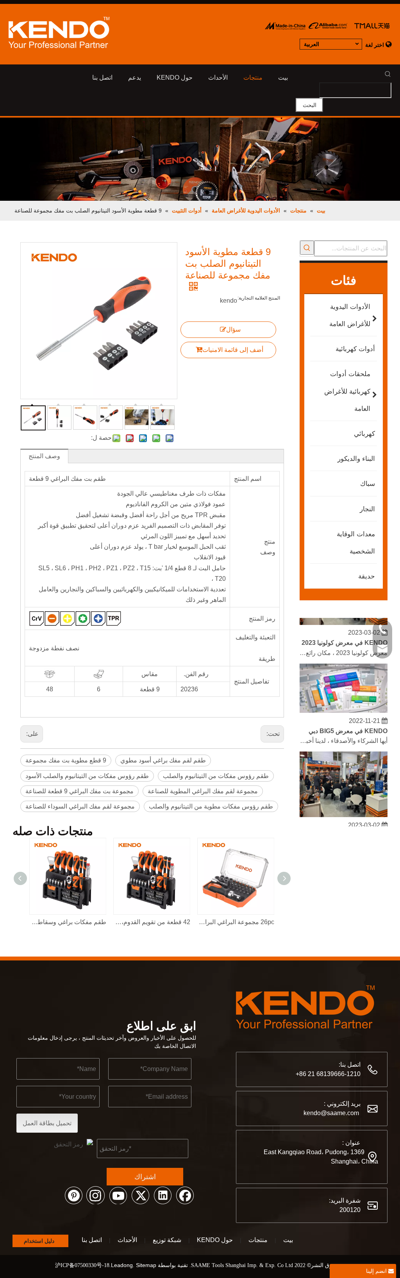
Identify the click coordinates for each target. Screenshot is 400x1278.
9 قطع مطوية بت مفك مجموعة (65, 760)
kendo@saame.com (331, 1113)
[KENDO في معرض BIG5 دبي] (344, 706)
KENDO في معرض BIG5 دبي (348, 726)
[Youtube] (118, 1194)
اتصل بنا (92, 1240)
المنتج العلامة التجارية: (259, 298)
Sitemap (146, 1265)
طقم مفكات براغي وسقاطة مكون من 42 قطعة (68, 922)
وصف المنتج (44, 456)
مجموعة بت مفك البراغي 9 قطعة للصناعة (79, 791)
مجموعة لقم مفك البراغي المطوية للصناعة (203, 791)
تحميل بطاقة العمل (47, 1123)
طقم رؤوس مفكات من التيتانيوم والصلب (216, 776)
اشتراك (145, 1177)
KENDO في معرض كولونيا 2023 (345, 638)
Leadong (122, 1265)
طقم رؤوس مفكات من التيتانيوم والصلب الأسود (87, 776)
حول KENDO (215, 1240)
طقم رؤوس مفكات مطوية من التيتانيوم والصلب (211, 806)
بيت (288, 1240)
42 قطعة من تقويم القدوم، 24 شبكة (152, 922)
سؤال (233, 329)
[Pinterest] (73, 1194)
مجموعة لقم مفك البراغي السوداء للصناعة (80, 806)
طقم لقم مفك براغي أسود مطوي (163, 760)
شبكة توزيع (167, 1240)
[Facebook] (184, 1194)
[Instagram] (95, 1194)
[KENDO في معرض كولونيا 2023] (344, 618)
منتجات (258, 1240)
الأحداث (127, 1240)
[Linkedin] (162, 1194)
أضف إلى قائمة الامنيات (232, 349)
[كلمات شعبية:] (307, 248)
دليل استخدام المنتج (39, 1242)
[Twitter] (140, 1194)
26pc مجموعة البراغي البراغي (236, 922)
